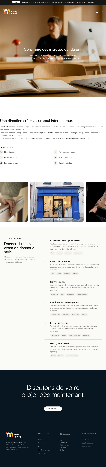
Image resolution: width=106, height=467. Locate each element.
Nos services (13, 447)
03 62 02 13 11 (87, 439)
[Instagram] (8, 440)
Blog (7, 447)
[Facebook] (6, 440)
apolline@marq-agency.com (88, 444)
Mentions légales (25, 445)
